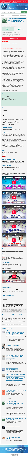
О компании (6, 445)
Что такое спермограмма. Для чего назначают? (11, 167)
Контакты (22, 445)
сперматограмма (10, 310)
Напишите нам (13, 321)
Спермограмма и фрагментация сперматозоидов (11, 129)
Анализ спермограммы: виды (13, 426)
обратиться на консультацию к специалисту (14, 324)
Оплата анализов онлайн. (21, 1)
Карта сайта (23, 451)
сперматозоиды (18, 311)
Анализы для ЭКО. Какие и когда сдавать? (10, 284)
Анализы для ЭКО (11, 401)
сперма (22, 310)
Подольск (5, 115)
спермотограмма (17, 310)
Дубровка (5, 110)
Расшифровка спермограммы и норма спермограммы (12, 251)
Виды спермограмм (17, 169)
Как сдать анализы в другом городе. (9, 2)
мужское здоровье (14, 309)
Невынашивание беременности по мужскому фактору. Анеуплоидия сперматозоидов (15, 357)
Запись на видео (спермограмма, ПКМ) (10, 289)
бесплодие (20, 309)
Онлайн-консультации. (10, 1)
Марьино (5, 113)
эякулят (13, 311)
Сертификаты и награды (14, 445)
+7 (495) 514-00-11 (12, 7)
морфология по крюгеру (6, 311)
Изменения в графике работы (8, 124)
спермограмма (7, 309)
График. (3, 1)
